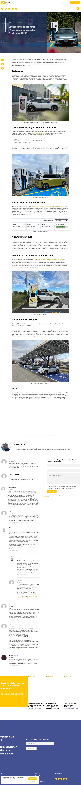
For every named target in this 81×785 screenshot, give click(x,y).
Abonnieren (75, 3)
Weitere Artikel (4, 698)
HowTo (46, 3)
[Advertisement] (40, 411)
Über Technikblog (39, 775)
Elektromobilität (29, 434)
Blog (53, 3)
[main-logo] (6, 2)
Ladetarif (43, 434)
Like (10, 469)
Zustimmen (32, 778)
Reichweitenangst (52, 434)
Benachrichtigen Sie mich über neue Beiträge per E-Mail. (61, 488)
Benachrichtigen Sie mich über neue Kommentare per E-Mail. (62, 486)
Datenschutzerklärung (40, 781)
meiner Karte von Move (41, 133)
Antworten (15, 469)
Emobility (37, 434)
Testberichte (61, 3)
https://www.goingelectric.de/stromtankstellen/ (28, 597)
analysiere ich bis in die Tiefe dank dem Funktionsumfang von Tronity (48, 206)
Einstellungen (32, 781)
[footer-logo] (7, 775)
